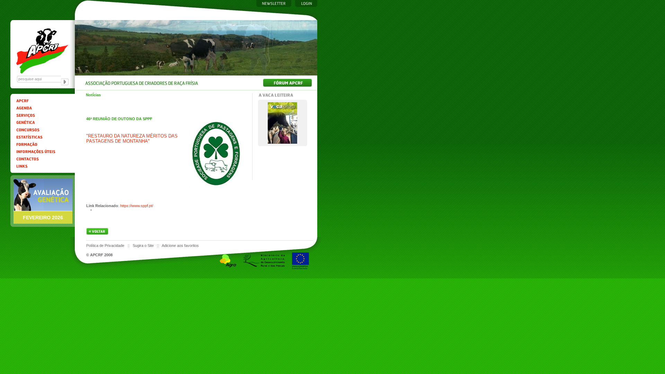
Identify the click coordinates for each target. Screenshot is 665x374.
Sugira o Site (144, 245)
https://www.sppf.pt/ (136, 206)
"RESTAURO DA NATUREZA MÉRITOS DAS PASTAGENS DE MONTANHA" (132, 138)
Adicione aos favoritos (180, 245)
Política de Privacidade (105, 245)
